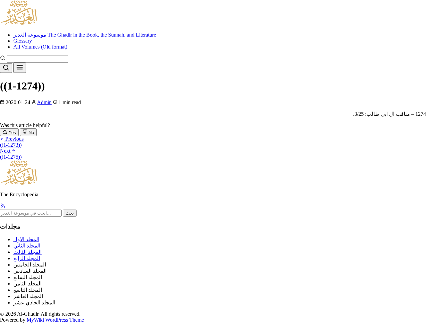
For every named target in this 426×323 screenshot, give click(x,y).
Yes (11, 132)
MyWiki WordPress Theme (55, 320)
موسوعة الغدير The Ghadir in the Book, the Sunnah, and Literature (84, 35)
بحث (70, 213)
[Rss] (2, 206)
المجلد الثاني (26, 245)
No (30, 132)
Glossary (22, 41)
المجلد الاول (26, 239)
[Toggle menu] (19, 68)
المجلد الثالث (27, 252)
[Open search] (6, 68)
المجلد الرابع (26, 258)
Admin (44, 102)
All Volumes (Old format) (40, 47)
